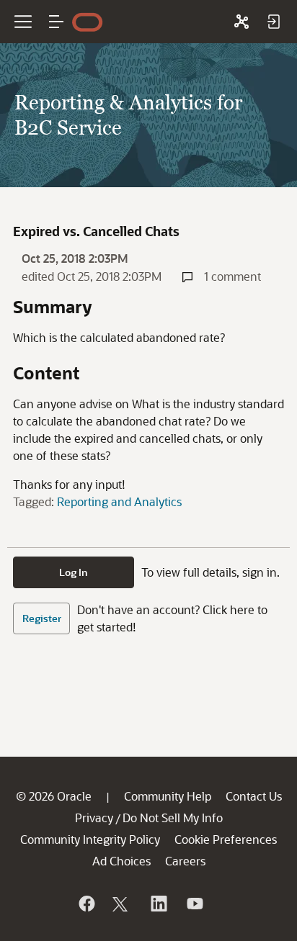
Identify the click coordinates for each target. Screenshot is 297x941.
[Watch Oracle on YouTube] (194, 903)
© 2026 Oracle (54, 795)
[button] (56, 21)
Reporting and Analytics (119, 501)
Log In (73, 572)
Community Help (167, 795)
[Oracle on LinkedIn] (157, 903)
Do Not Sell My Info (173, 817)
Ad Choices (121, 860)
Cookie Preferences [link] (225, 839)
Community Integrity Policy (90, 839)
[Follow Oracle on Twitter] (121, 903)
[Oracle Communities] (241, 21)
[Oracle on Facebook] (85, 903)
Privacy (94, 817)
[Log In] (273, 21)
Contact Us (254, 795)
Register (41, 618)
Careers (185, 860)
